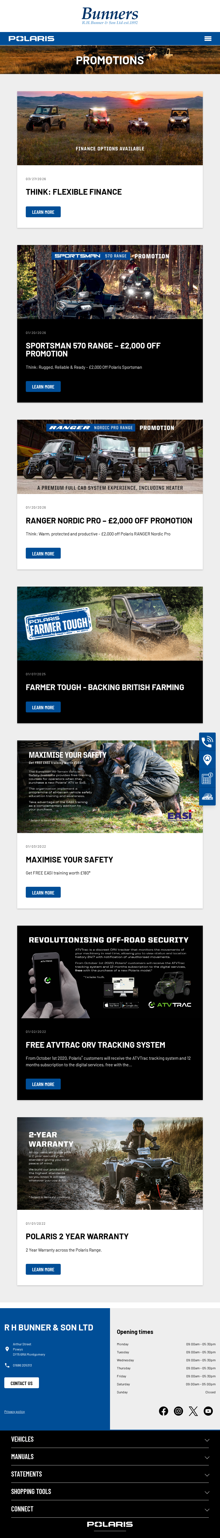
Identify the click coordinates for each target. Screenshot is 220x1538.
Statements (26, 1474)
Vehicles (22, 1439)
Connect (22, 1509)
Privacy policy (14, 1411)
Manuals (22, 1456)
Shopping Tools (31, 1491)
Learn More (43, 212)
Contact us (22, 1383)
